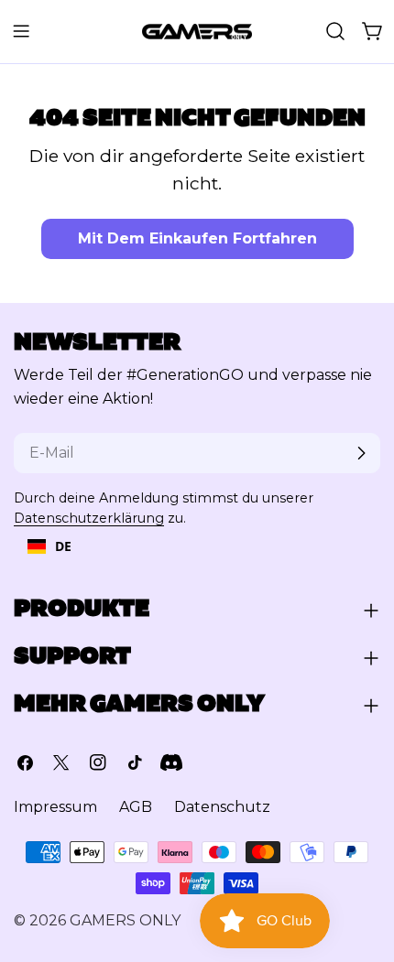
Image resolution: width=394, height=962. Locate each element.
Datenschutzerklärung (89, 518)
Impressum (55, 807)
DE (63, 546)
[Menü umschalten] (21, 31)
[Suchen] (335, 31)
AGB (135, 807)
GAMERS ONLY (125, 920)
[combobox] (49, 546)
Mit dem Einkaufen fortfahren (197, 238)
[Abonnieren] (361, 453)
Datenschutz (222, 807)
